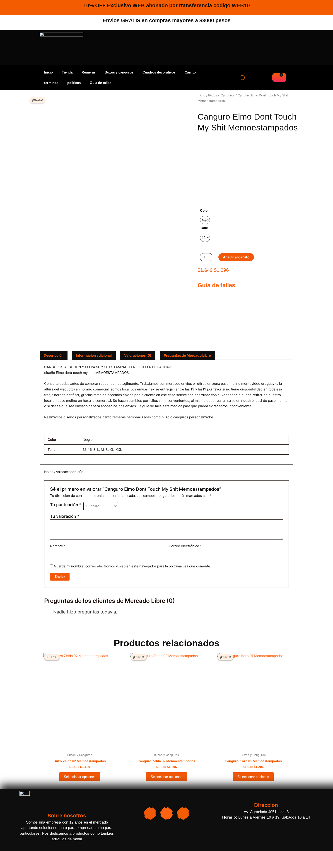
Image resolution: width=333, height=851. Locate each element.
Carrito (190, 72)
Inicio (48, 72)
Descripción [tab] (53, 355)
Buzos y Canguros (221, 95)
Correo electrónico (185, 546)
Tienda (67, 72)
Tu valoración (64, 516)
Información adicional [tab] (94, 355)
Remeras (89, 72)
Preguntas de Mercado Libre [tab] (187, 355)
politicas (74, 83)
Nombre (58, 546)
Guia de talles (100, 83)
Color (204, 210)
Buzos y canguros (119, 72)
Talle (204, 228)
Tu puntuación (65, 504)
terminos (51, 83)
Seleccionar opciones (80, 777)
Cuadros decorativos (159, 72)
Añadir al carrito (236, 257)
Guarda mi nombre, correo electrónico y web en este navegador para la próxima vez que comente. (132, 566)
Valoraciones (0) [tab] (137, 355)
